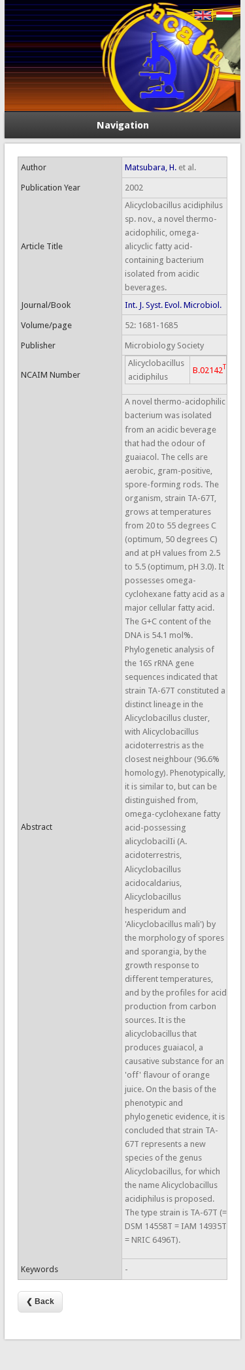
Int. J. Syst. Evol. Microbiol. (173, 305)
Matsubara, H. (150, 167)
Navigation (123, 125)
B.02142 (209, 368)
